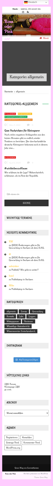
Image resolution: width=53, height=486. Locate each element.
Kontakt (10, 316)
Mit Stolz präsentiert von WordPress (36, 474)
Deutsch (32, 2)
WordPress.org (13, 447)
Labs (21, 316)
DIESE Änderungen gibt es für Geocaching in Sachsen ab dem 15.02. (26, 246)
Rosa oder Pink (8, 26)
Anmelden (27, 437)
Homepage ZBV (12, 386)
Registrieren (12, 437)
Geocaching (37, 311)
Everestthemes (33, 468)
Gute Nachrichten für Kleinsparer (22, 130)
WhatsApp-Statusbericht (17, 117)
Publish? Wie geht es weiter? (25, 269)
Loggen (32, 316)
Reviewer (28, 321)
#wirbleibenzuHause (15, 168)
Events (24, 311)
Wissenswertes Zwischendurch (19, 120)
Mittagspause (25, 114)
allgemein (11, 114)
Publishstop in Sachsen (22, 279)
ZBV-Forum (10, 384)
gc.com (7, 389)
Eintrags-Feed (12, 442)
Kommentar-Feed (31, 442)
